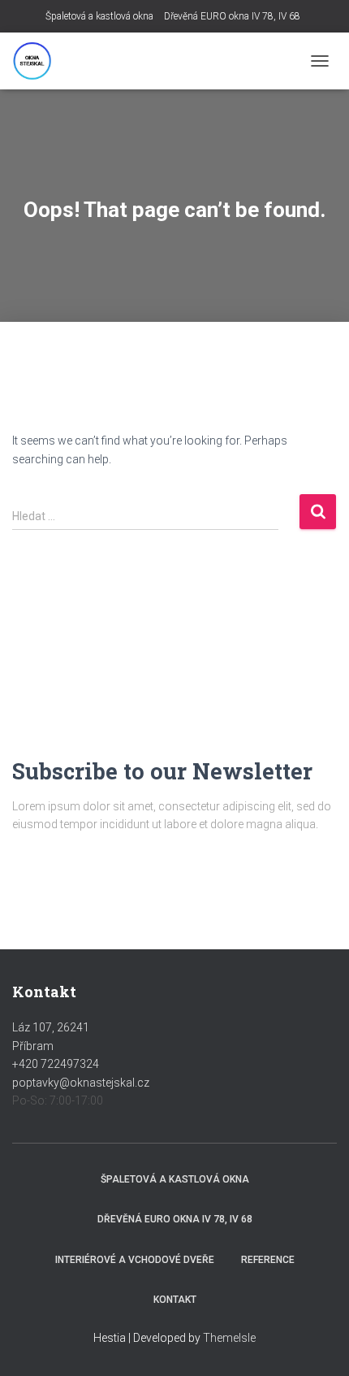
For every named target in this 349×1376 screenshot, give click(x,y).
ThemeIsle (229, 1337)
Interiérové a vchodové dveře (134, 1259)
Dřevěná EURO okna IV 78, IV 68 (232, 16)
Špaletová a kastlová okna (99, 16)
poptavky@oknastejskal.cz (80, 1082)
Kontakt (174, 1299)
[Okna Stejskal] (38, 61)
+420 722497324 (55, 1063)
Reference (268, 1259)
